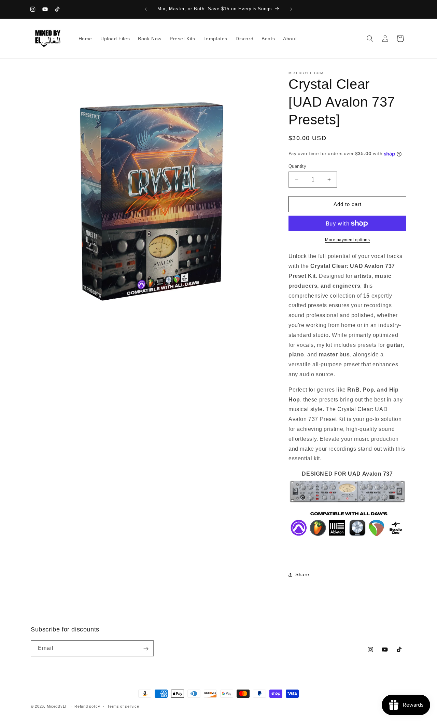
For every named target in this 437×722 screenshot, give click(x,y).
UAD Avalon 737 (370, 474)
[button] (370, 38)
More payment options (347, 239)
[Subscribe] (145, 649)
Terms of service (123, 706)
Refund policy (87, 706)
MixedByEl (56, 706)
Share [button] (302, 574)
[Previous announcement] (145, 9)
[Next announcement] (291, 9)
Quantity (297, 166)
